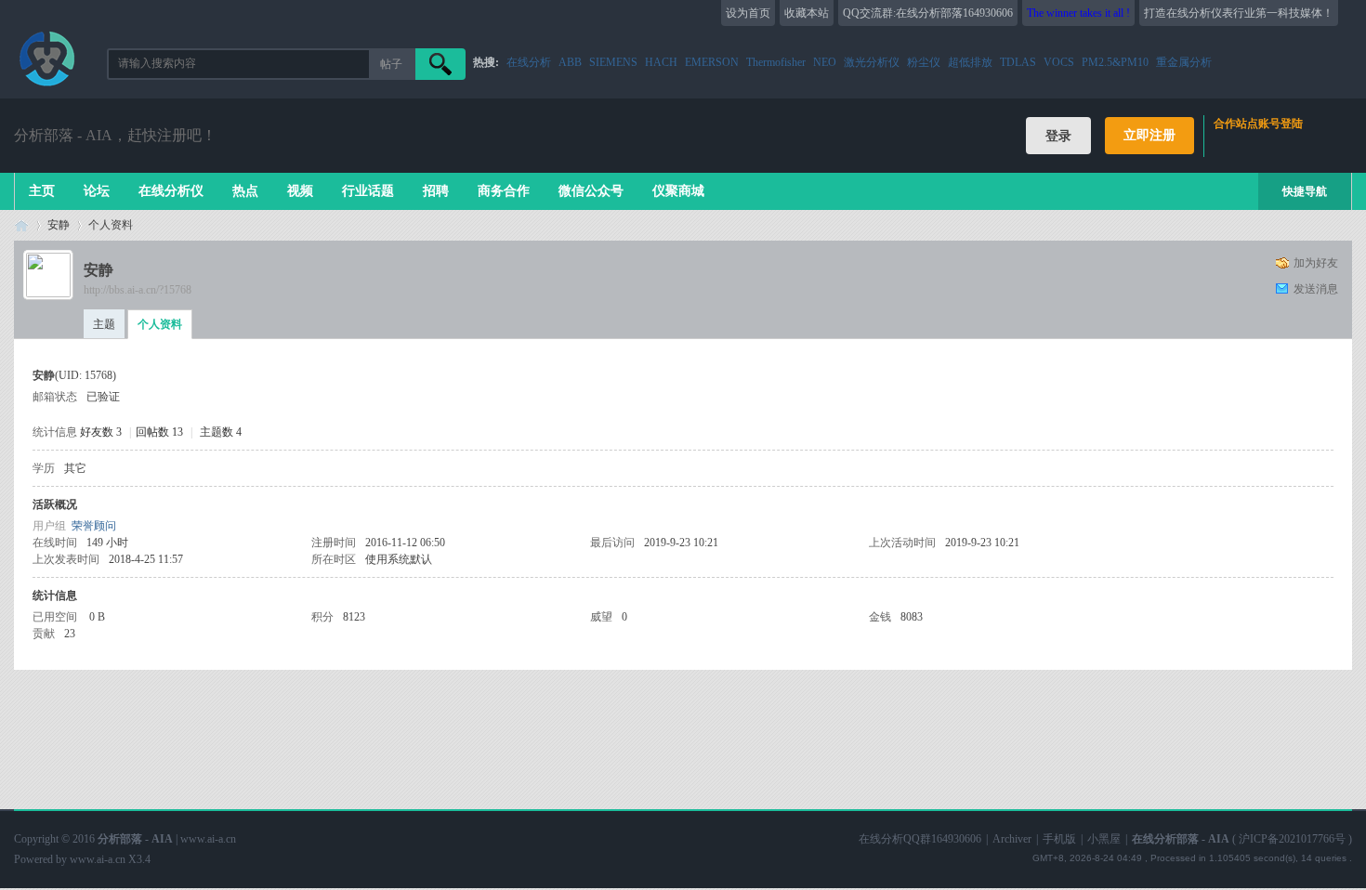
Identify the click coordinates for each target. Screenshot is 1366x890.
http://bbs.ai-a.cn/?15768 (137, 289)
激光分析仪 (872, 62)
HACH (661, 62)
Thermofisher (776, 62)
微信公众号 (591, 191)
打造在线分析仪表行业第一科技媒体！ (1238, 13)
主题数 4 (221, 431)
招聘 (436, 191)
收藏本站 (806, 13)
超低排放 (970, 62)
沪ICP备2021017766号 (1292, 838)
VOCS (1059, 62)
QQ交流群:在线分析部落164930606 (928, 13)
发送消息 (1316, 288)
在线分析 (528, 62)
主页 (42, 191)
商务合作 (504, 191)
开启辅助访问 (1347, 13)
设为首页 (748, 13)
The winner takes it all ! (1078, 13)
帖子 (391, 64)
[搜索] (440, 64)
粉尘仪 (923, 62)
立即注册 (1149, 135)
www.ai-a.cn (97, 859)
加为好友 (1316, 262)
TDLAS (1018, 62)
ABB (570, 62)
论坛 (97, 191)
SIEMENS (613, 62)
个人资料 (160, 324)
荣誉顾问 (94, 525)
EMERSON (712, 62)
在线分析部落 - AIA (21, 225)
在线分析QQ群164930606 (920, 838)
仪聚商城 (678, 191)
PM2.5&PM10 (1115, 62)
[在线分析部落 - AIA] (46, 87)
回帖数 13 (159, 431)
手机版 (1059, 838)
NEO (824, 62)
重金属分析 (1184, 62)
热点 (245, 191)
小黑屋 (1104, 838)
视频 (300, 191)
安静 (58, 224)
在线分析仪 (171, 191)
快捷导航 (1304, 191)
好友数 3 (101, 431)
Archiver (1011, 838)
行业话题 (368, 191)
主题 (104, 324)
